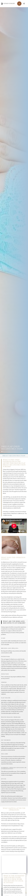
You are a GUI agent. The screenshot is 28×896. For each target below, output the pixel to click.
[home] (8, 3)
